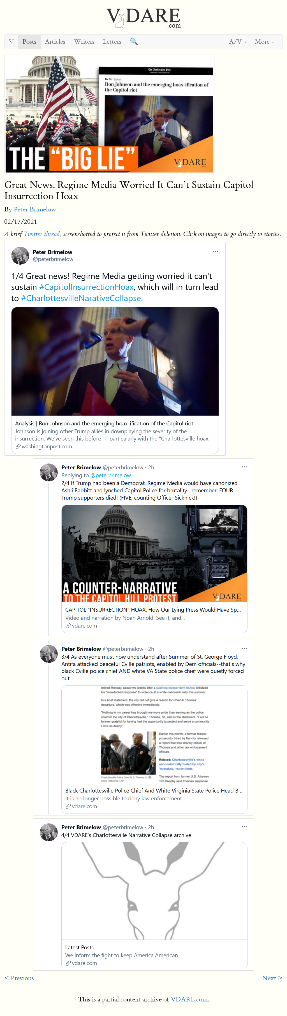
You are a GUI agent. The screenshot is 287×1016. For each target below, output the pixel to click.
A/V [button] (236, 42)
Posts (29, 42)
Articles (55, 42)
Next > (272, 978)
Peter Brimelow (35, 209)
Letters (112, 42)
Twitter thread (42, 234)
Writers (84, 42)
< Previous (19, 978)
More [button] (263, 42)
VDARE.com (189, 999)
